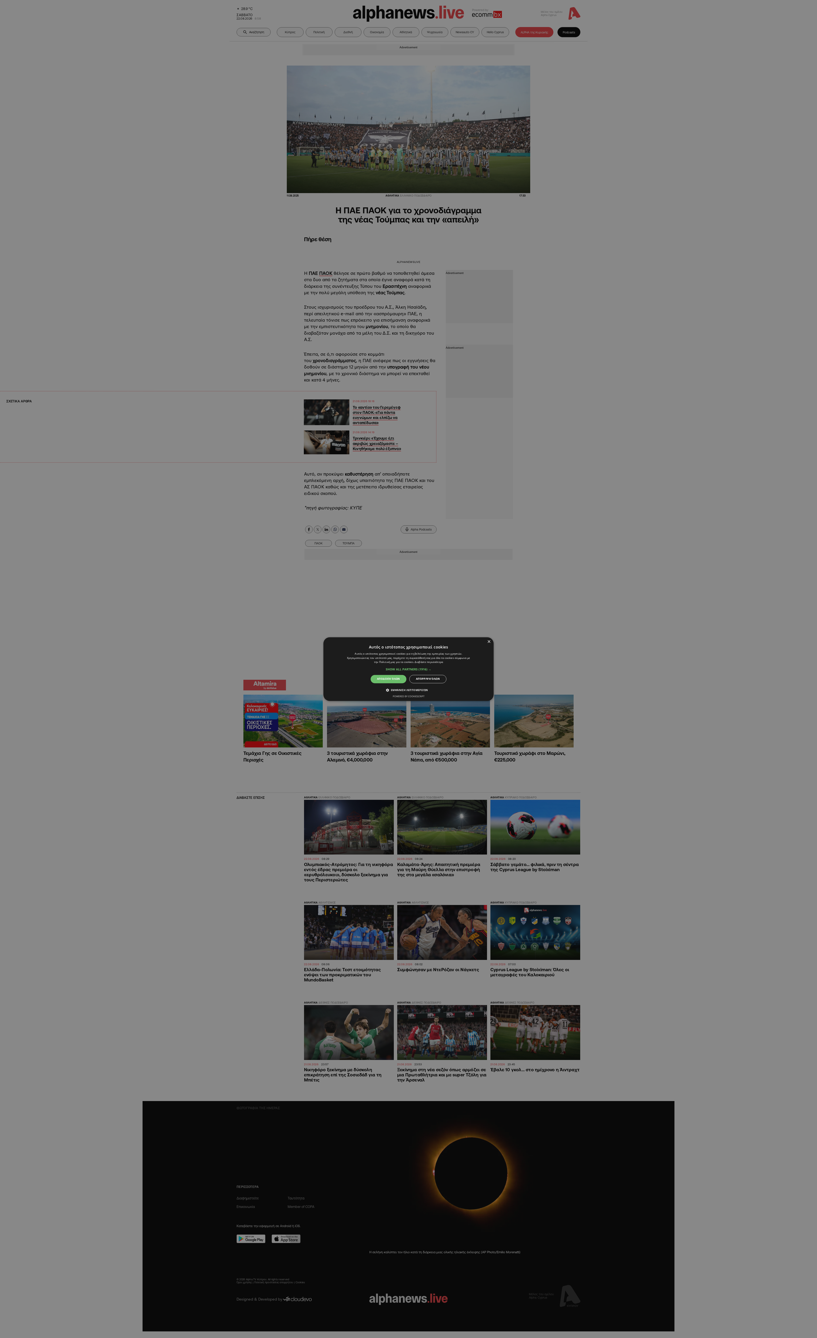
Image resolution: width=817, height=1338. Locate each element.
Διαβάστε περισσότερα (429, 662)
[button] (408, 669)
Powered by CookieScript (408, 696)
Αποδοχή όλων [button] (388, 679)
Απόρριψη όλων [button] (428, 679)
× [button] (488, 641)
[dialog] (408, 669)
